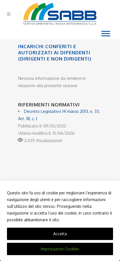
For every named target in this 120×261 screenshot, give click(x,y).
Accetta (60, 233)
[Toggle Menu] (105, 33)
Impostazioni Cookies (60, 248)
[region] (60, 220)
